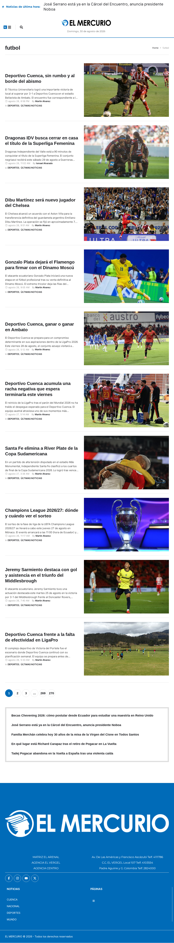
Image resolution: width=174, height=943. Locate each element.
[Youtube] (26, 878)
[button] (5, 27)
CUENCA (12, 899)
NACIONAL (13, 906)
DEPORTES (13, 912)
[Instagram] (17, 878)
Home (155, 47)
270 (51, 693)
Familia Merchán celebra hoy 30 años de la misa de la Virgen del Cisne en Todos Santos (75, 734)
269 (43, 693)
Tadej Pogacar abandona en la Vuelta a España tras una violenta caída (62, 753)
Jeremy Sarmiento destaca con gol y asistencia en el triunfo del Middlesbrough (41, 575)
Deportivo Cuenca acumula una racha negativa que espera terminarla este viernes (38, 389)
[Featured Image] (126, 90)
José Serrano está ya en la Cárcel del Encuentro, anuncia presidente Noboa (66, 725)
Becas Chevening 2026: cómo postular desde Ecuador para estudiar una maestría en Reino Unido (82, 715)
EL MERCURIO (13, 936)
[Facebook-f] (8, 878)
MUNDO (11, 919)
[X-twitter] (35, 878)
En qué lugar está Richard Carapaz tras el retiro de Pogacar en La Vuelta (63, 744)
